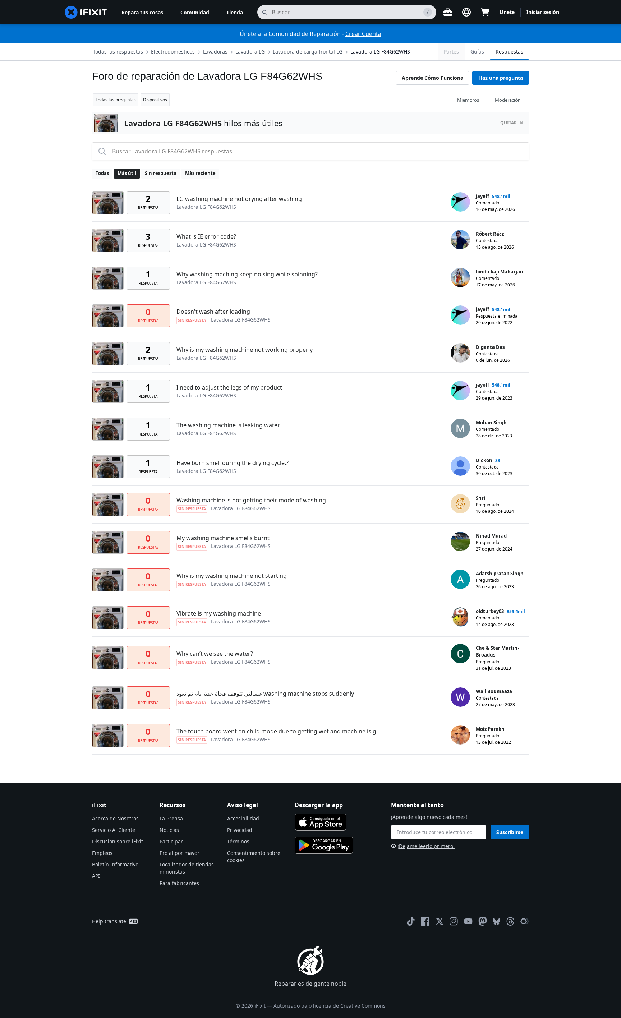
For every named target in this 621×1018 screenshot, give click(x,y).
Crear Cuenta (363, 34)
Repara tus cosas (142, 12)
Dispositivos (155, 100)
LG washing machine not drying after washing (239, 199)
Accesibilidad (243, 818)
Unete (507, 12)
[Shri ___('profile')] (460, 503)
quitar (508, 123)
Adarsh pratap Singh (500, 573)
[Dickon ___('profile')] (460, 466)
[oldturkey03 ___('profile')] (460, 617)
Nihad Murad (491, 536)
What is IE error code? (206, 236)
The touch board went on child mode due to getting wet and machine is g (276, 731)
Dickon (484, 460)
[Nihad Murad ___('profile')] (460, 541)
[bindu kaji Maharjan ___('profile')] (460, 277)
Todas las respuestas (118, 51)
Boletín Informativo (115, 864)
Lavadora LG (250, 51)
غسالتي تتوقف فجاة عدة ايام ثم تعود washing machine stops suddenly (265, 693)
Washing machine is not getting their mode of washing (251, 500)
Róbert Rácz (490, 234)
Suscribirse (509, 832)
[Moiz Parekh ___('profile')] (460, 735)
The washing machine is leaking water (228, 425)
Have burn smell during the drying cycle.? (232, 463)
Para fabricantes (179, 883)
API (96, 875)
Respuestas (509, 51)
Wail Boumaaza (494, 691)
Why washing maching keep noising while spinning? (247, 274)
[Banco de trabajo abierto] (448, 12)
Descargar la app (319, 805)
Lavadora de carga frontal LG (307, 51)
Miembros (468, 100)
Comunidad (194, 12)
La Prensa (171, 818)
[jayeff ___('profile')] (460, 202)
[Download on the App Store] (320, 822)
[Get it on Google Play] (324, 845)
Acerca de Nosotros (115, 818)
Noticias (169, 829)
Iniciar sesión (542, 12)
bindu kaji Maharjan (499, 271)
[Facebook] (425, 921)
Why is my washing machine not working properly (244, 350)
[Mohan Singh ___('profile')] (460, 428)
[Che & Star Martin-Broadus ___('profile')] (460, 653)
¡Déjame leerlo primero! (426, 846)
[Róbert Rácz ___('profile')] (460, 239)
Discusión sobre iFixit (117, 841)
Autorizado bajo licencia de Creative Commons (329, 1005)
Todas (102, 173)
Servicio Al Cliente (113, 829)
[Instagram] (454, 921)
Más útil (127, 173)
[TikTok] (410, 921)
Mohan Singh (491, 422)
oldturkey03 (490, 611)
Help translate (109, 921)
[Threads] (510, 921)
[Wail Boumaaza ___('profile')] (460, 697)
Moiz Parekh (490, 729)
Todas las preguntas (116, 100)
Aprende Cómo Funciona (432, 77)
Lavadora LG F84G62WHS (380, 51)
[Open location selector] (466, 12)
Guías (477, 51)
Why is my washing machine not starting (231, 576)
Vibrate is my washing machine (218, 613)
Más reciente (200, 173)
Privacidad (239, 829)
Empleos (102, 852)
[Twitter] (439, 921)
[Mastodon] (482, 921)
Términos (238, 841)
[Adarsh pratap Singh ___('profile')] (460, 579)
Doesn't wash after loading (213, 311)
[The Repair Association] (524, 921)
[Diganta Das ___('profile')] (460, 353)
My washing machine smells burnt (223, 538)
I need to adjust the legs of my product (229, 387)
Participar (171, 841)
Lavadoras (215, 51)
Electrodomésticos (173, 51)
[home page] (86, 12)
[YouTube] (468, 921)
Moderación (508, 100)
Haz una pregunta (500, 77)
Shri (480, 498)
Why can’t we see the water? (214, 654)
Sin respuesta (160, 173)
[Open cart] (485, 12)
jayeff (482, 196)
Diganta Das (490, 347)
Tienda (234, 12)
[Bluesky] (496, 921)
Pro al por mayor (179, 852)
